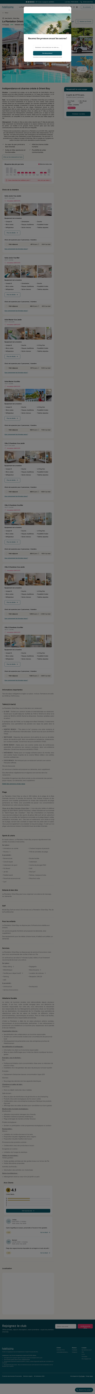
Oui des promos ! (47, 53)
